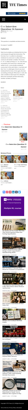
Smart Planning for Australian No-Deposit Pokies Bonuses (12, 355)
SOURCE (3, 82)
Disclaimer (19, 407)
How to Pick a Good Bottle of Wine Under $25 (13, 304)
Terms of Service (5, 407)
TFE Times (4, 32)
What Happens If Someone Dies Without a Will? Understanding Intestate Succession (12, 373)
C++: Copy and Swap (20, 165)
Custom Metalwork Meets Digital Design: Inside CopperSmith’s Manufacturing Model (12, 251)
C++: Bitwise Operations (4, 165)
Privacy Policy (12, 407)
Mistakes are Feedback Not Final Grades (12, 321)
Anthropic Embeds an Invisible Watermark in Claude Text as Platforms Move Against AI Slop (11, 392)
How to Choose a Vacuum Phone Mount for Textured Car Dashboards (13, 268)
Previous (6, 124)
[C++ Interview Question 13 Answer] (7, 97)
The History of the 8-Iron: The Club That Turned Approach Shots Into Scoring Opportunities (13, 232)
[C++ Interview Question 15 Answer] (18, 93)
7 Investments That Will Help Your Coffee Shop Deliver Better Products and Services (13, 286)
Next (23, 142)
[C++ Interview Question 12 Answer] (7, 112)
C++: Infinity (4, 181)
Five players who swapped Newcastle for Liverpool (13, 338)
